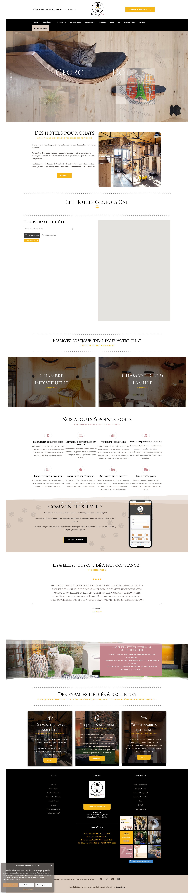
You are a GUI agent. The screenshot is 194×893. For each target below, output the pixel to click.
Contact (142, 22)
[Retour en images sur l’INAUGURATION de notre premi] (140, 823)
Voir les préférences (44, 885)
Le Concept (61, 22)
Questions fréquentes (140, 797)
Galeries (102, 22)
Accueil (36, 22)
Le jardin (53, 805)
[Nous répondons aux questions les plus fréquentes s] (126, 823)
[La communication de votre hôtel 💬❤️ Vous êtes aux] (154, 851)
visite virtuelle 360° (53, 813)
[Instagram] (106, 879)
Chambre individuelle (53, 793)
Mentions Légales (28, 889)
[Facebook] (101, 879)
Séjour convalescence (53, 809)
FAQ (119, 22)
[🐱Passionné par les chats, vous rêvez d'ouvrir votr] (140, 851)
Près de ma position (33, 235)
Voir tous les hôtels (50, 235)
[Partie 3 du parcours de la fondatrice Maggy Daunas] (154, 837)
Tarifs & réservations (140, 785)
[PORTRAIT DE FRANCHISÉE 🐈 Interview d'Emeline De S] (140, 837)
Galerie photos (53, 789)
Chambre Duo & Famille (53, 797)
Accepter (10, 885)
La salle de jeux (53, 801)
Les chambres (75, 22)
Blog (112, 22)
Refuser (27, 885)
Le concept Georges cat (140, 793)
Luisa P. (97, 605)
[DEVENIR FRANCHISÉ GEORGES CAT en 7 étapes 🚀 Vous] (126, 851)
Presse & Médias (129, 22)
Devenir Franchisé (40, 28)
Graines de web (121, 887)
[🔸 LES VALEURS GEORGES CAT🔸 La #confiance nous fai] (126, 837)
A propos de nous (140, 789)
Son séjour (89, 22)
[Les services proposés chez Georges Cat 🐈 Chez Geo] (154, 823)
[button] (51, 866)
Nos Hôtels (47, 22)
